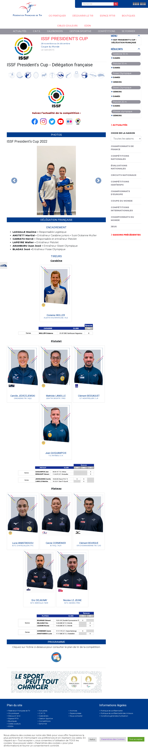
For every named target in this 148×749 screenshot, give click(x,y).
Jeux (114, 226)
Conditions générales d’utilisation (114, 716)
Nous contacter (76, 716)
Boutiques (128, 15)
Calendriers (55, 31)
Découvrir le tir (82, 15)
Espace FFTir (107, 15)
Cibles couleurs (67, 25)
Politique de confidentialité (112, 711)
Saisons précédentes (126, 234)
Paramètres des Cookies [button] (112, 739)
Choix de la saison (123, 133)
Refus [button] (92, 739)
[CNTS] (3, 265)
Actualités (19, 31)
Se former (128, 31)
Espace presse (75, 713)
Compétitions (106, 31)
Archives (73, 711)
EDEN (87, 25)
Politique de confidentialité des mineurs (117, 713)
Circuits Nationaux (123, 175)
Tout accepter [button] (136, 739)
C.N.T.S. (36, 31)
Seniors (117, 82)
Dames (116, 58)
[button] (14, 180)
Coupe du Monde (50, 46)
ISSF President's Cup (64, 38)
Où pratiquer (57, 15)
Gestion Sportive (80, 31)
